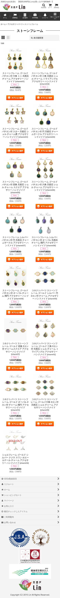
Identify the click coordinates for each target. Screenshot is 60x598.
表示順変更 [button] (38, 38)
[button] (43, 6)
